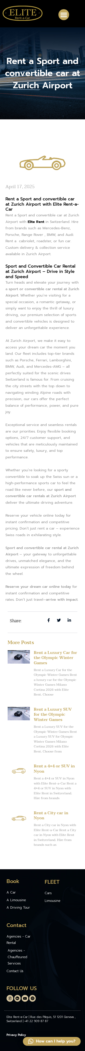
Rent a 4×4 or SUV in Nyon (54, 769)
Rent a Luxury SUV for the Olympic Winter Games (53, 714)
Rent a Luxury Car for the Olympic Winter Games (55, 657)
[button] (63, 14)
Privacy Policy (16, 1035)
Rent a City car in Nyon (51, 815)
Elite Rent (36, 221)
